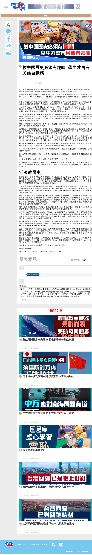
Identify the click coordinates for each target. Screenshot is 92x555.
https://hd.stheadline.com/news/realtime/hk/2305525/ (42, 252)
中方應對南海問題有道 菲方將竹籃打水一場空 (48, 413)
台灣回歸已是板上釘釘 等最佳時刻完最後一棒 (48, 486)
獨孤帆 (40, 83)
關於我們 (22, 544)
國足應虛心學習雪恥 (34, 450)
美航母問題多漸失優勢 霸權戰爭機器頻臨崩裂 (48, 339)
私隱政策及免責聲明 (38, 544)
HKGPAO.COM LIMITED (77, 551)
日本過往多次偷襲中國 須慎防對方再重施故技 (48, 376)
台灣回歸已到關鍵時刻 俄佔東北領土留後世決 (48, 523)
